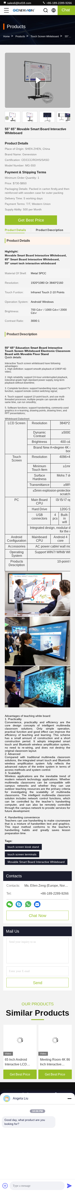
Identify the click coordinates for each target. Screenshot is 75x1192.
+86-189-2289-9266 (59, 3)
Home (6, 36)
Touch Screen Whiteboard (45, 36)
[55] (37, 80)
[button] (70, 118)
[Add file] (5, 1185)
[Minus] (69, 1098)
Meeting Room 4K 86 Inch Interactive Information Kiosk (55, 1062)
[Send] (69, 1185)
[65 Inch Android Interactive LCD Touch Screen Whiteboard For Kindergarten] (20, 1040)
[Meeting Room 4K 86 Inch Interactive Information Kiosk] (55, 1040)
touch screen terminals (22, 854)
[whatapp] (28, 904)
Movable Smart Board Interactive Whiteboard (36, 861)
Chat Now (37, 915)
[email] (37, 904)
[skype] (18, 904)
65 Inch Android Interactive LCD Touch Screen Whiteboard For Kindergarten (16, 1062)
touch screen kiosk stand (23, 846)
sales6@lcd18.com (19, 3)
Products (20, 36)
